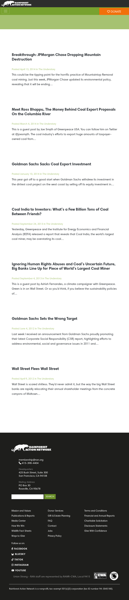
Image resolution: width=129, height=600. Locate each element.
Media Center (18, 521)
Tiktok (18, 560)
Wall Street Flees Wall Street (35, 369)
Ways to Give (18, 536)
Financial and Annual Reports (99, 516)
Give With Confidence (95, 531)
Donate (115, 12)
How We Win (17, 526)
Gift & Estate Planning (59, 516)
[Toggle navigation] (6, 11)
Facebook (20, 549)
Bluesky (19, 554)
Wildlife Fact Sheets (21, 531)
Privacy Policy (54, 536)
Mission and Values (21, 511)
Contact (52, 526)
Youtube (20, 571)
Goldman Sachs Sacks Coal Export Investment (51, 164)
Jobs (50, 531)
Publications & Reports (22, 516)
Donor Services (55, 511)
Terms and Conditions (95, 511)
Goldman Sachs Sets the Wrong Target (44, 319)
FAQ (50, 521)
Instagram (21, 565)
